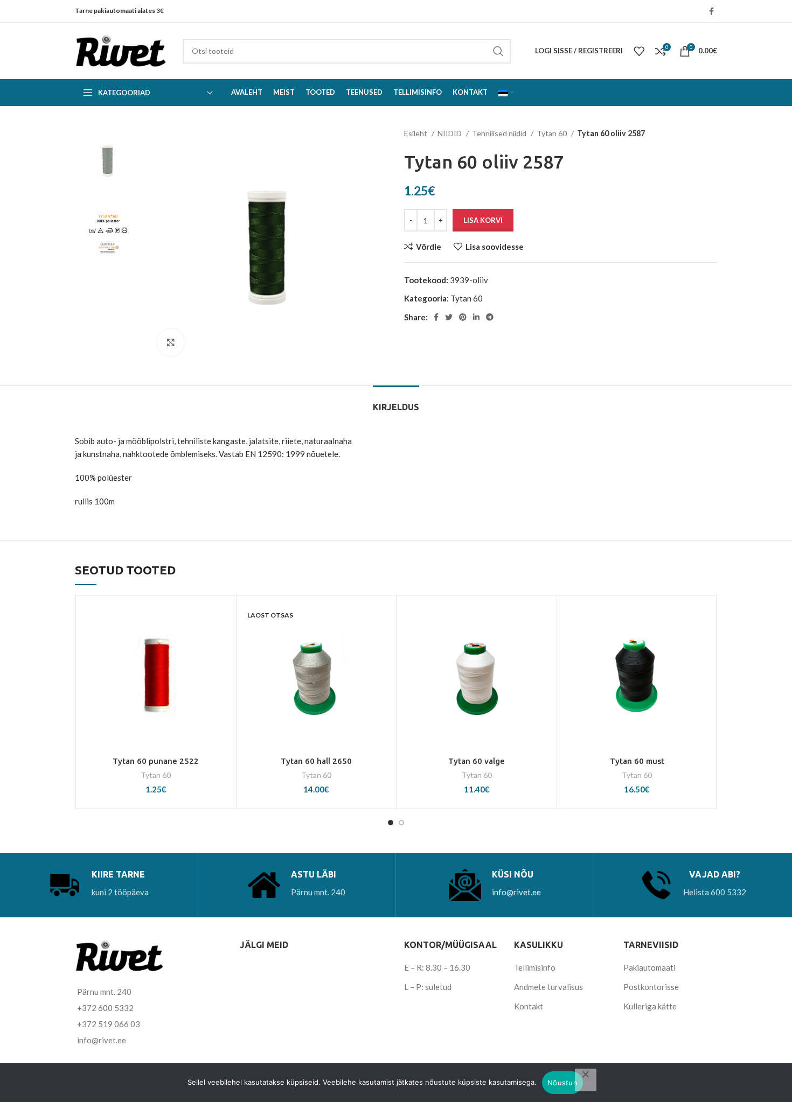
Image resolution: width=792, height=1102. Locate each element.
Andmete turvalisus (548, 987)
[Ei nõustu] (585, 1080)
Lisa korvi (483, 220)
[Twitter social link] (449, 317)
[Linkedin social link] (476, 317)
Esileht (416, 133)
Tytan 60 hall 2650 (316, 761)
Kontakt (528, 1006)
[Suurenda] (170, 342)
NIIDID (450, 133)
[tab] (396, 401)
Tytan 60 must (637, 761)
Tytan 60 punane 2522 (156, 761)
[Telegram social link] (490, 317)
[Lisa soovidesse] (222, 618)
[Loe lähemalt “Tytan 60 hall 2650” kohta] (382, 642)
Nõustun (562, 1082)
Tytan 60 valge (476, 761)
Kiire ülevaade (222, 667)
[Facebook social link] (711, 11)
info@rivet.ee (516, 892)
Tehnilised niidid (500, 133)
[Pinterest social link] (463, 317)
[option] (108, 160)
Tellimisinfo (534, 967)
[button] (222, 642)
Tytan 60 (552, 133)
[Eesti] (505, 92)
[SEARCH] (498, 51)
